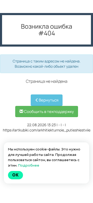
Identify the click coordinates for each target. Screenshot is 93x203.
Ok (15, 175)
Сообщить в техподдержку (48, 111)
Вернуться (48, 100)
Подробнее (28, 165)
